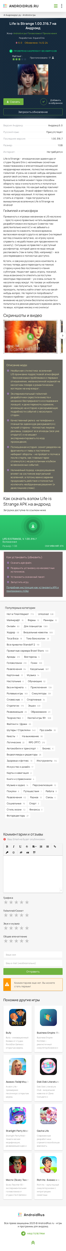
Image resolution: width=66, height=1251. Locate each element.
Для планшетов (36, 626)
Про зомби (48, 730)
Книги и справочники (20, 779)
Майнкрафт (15, 620)
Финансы (35, 809)
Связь (51, 797)
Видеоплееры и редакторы (24, 754)
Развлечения (16, 669)
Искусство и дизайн (20, 766)
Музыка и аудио (17, 785)
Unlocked (45, 614)
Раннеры (50, 620)
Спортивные (36, 699)
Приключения (50, 33)
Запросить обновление (33, 112)
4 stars (21, 902)
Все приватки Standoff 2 (23, 644)
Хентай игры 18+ (39, 717)
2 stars (11, 902)
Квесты (12, 736)
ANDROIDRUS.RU (24, 6)
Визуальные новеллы (38, 632)
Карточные (15, 675)
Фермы (33, 620)
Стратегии (15, 705)
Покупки (13, 791)
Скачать (15, 102)
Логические (16, 742)
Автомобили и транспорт (22, 748)
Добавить (56, 102)
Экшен (34, 705)
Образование (40, 711)
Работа (51, 791)
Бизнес (47, 748)
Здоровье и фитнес (19, 760)
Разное (36, 797)
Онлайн (13, 626)
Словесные (15, 699)
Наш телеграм (36, 1233)
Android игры (29, 15)
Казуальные (39, 669)
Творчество (15, 717)
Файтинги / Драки (19, 724)
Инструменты (47, 760)
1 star (6, 902)
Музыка (33, 675)
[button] (7, 846)
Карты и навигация (19, 772)
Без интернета (16, 687)
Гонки (36, 662)
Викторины (31, 656)
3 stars (16, 902)
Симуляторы (41, 693)
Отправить (33, 971)
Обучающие (36, 681)
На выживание (32, 736)
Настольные (15, 681)
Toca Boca (14, 638)
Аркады (13, 656)
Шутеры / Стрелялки (21, 730)
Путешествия (33, 791)
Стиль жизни (16, 809)
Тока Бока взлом (37, 638)
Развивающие (17, 711)
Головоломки (34, 33)
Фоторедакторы (18, 815)
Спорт (34, 803)
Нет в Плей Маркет (20, 614)
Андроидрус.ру (13, 15)
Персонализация (44, 785)
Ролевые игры (17, 693)
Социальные (16, 803)
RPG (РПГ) (37, 742)
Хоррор (13, 632)
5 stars (27, 902)
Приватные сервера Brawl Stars (27, 650)
